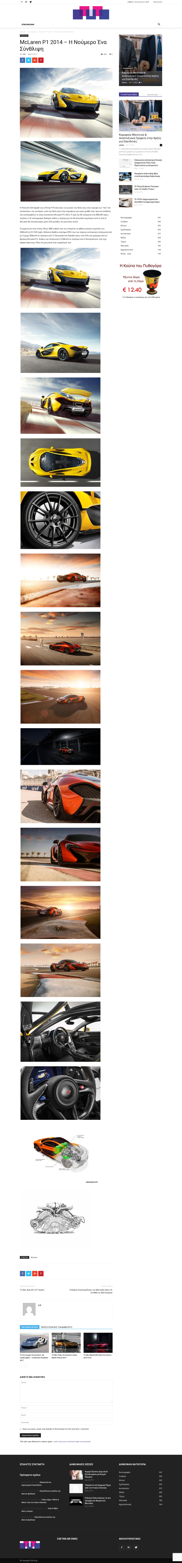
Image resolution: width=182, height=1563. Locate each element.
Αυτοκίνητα (32, 32)
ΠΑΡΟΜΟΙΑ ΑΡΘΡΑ (29, 1327)
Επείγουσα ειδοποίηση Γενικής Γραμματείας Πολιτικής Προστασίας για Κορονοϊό (148, 162)
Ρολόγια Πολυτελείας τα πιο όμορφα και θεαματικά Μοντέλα (98, 1500)
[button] (159, 24)
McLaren (34, 1257)
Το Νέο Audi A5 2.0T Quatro (32, 1290)
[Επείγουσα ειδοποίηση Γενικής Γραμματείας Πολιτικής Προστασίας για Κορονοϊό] (125, 163)
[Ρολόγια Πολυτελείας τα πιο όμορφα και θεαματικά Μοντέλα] (76, 1501)
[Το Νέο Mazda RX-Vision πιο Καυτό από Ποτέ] (98, 1343)
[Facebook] (22, 2)
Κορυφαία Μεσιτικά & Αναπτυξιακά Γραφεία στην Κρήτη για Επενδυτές (140, 76)
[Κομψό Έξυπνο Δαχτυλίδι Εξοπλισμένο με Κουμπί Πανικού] (76, 1475)
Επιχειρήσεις (128, 68)
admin (124, 82)
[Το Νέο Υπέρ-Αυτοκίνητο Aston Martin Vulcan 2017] (66, 1343)
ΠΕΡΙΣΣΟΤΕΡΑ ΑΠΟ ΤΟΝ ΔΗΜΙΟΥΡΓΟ (56, 1327)
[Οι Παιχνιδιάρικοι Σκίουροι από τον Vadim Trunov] (125, 189)
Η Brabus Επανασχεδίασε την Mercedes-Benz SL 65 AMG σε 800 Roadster (91, 1291)
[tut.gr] (91, 12)
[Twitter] (31, 2)
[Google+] (26, 2)
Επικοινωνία (157, 2)
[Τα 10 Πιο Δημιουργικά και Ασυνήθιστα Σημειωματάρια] (125, 202)
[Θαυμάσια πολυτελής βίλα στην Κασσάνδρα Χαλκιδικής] (125, 177)
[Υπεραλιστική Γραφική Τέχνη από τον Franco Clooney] (76, 1488)
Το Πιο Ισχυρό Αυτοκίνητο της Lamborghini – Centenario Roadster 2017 (34, 1357)
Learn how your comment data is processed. (72, 1441)
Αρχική (22, 32)
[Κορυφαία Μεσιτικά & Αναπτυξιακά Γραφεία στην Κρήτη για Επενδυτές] (140, 60)
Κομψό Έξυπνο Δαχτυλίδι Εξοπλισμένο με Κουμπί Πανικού (96, 1474)
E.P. (24, 54)
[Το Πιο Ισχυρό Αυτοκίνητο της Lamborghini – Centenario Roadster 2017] (34, 1343)
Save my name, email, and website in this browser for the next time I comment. (56, 1429)
